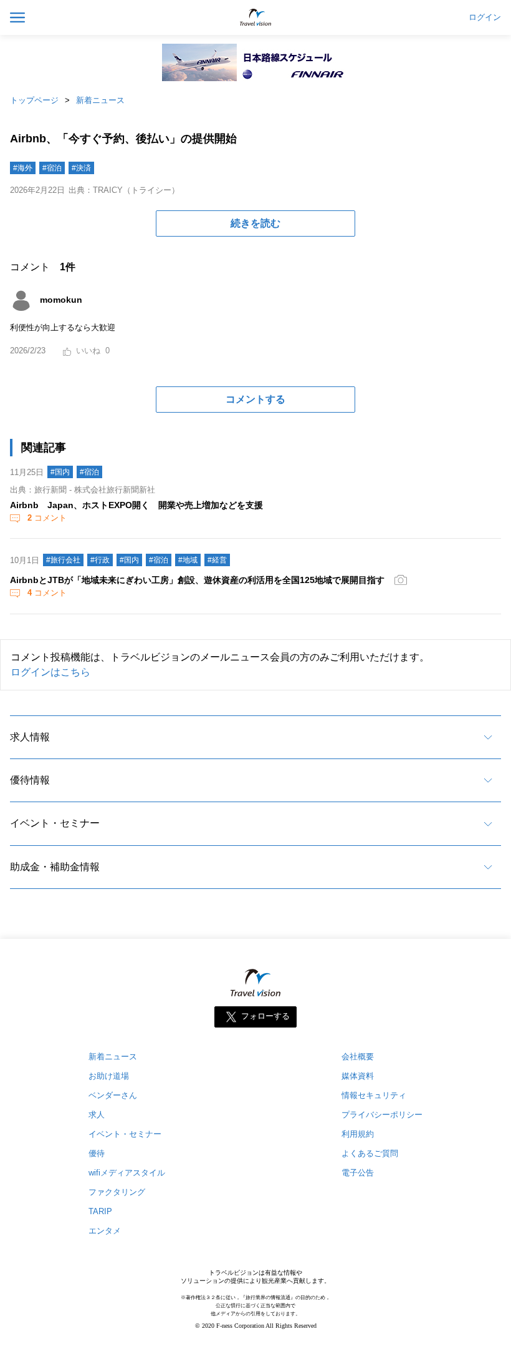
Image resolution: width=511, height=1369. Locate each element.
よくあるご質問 (369, 1153)
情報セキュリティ (373, 1095)
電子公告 (357, 1172)
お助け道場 (108, 1076)
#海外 (22, 168)
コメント (47, 518)
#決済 (81, 168)
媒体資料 (357, 1076)
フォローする (265, 1016)
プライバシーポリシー (382, 1114)
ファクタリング (116, 1192)
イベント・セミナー (55, 823)
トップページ (34, 100)
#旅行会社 (63, 560)
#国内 (60, 472)
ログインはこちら (50, 672)
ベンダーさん (112, 1095)
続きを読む (255, 223)
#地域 (188, 560)
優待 (96, 1153)
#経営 (217, 560)
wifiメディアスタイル (126, 1172)
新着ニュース (100, 100)
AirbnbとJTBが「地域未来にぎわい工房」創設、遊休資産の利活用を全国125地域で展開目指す (197, 580)
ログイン (485, 17)
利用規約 (357, 1134)
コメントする (255, 399)
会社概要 (357, 1056)
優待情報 (30, 780)
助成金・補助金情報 (55, 866)
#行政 (100, 560)
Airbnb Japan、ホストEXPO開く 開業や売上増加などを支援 (136, 505)
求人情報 (30, 737)
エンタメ (104, 1230)
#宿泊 (52, 168)
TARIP (100, 1211)
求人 (96, 1114)
